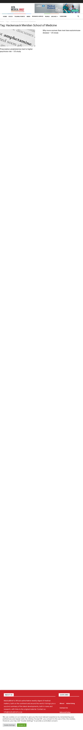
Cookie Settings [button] (9, 725)
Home (2, 21)
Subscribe (63, 16)
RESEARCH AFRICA (37, 16)
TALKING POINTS (19, 16)
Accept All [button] (21, 725)
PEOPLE (47, 16)
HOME (5, 16)
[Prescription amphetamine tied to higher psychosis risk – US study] (20, 37)
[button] (78, 16)
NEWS (28, 16)
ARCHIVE (54, 16)
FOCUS (11, 16)
